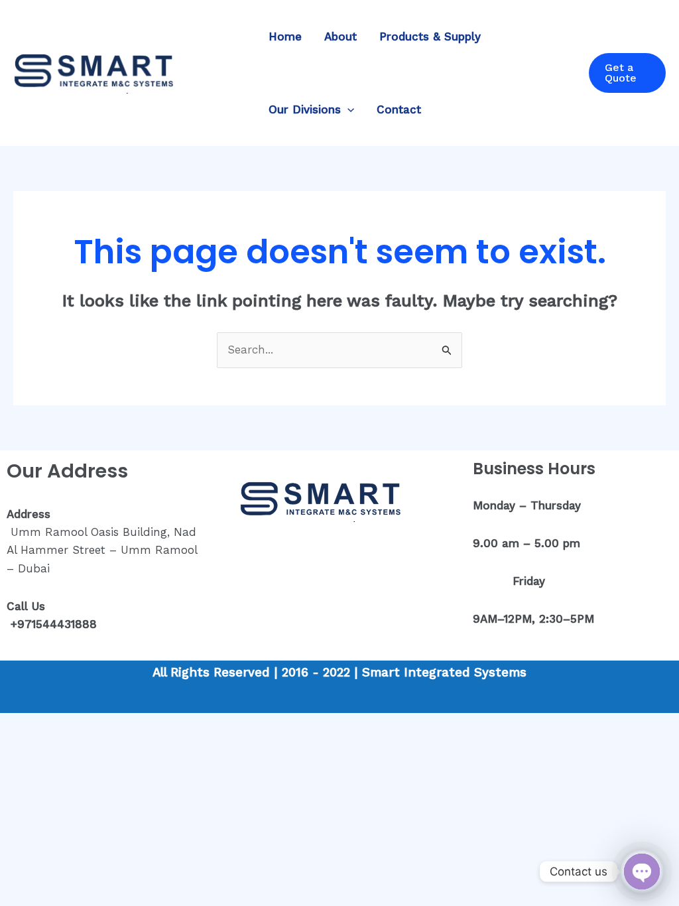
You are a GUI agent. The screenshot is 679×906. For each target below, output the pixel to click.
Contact (399, 109)
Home (285, 36)
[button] (347, 109)
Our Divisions (305, 109)
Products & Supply (430, 36)
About (340, 36)
